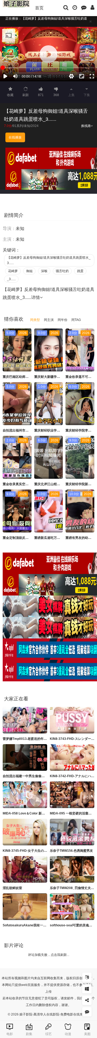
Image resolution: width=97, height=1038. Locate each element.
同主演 (49, 320)
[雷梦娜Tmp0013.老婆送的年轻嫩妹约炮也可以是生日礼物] (25, 720)
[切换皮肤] (87, 988)
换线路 (86, 126)
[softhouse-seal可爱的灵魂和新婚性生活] (72, 906)
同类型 (35, 320)
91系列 (18, 126)
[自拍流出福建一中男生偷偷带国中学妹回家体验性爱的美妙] (25, 757)
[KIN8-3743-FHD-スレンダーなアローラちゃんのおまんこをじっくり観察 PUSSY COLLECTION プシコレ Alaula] (72, 720)
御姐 (29, 271)
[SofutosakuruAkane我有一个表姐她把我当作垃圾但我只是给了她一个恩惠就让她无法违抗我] (25, 906)
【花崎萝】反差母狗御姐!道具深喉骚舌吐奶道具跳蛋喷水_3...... (49, 260)
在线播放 (15, 137)
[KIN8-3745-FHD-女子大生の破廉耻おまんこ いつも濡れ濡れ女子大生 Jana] (25, 832)
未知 (27, 126)
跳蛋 (80, 271)
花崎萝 (13, 271)
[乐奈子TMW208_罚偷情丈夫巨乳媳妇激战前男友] (72, 869)
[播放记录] (74, 7)
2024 (35, 126)
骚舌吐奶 (62, 271)
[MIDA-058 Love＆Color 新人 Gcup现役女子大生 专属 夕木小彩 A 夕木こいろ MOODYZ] (25, 794)
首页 (39, 8)
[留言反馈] (83, 7)
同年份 (62, 320)
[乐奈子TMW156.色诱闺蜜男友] (72, 832)
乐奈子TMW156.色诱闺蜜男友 (71, 851)
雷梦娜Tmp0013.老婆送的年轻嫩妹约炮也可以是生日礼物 (44, 739)
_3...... (11, 279)
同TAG (76, 320)
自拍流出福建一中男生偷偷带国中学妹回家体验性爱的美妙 (45, 776)
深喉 (44, 271)
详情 (35, 297)
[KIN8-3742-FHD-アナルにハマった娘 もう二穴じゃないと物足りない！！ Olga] (72, 757)
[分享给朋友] (87, 1000)
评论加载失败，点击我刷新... (48, 955)
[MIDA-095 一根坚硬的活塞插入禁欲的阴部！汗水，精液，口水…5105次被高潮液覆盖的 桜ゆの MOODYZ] (72, 794)
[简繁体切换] (87, 977)
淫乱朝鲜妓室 (12, 888)
